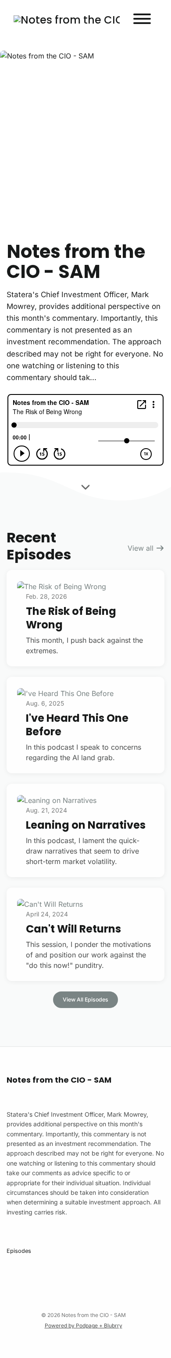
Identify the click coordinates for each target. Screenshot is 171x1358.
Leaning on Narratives (86, 825)
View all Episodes (85, 999)
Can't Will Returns (73, 929)
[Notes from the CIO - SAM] (67, 20)
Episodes (19, 1251)
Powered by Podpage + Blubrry (83, 1325)
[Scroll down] (85, 487)
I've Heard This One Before (77, 725)
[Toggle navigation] (142, 20)
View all (142, 548)
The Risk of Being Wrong (71, 618)
